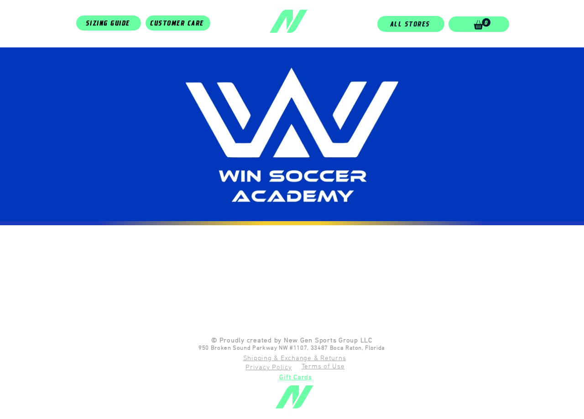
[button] (482, 24)
